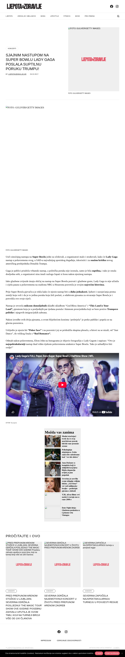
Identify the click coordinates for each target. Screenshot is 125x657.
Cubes (116, 648)
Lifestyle (54, 16)
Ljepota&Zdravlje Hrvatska (20, 648)
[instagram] (117, 6)
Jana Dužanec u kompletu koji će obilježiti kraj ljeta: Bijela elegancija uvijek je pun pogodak (70, 469)
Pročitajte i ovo (23, 536)
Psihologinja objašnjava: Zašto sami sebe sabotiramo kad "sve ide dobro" (70, 453)
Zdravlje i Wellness (27, 16)
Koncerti (12, 48)
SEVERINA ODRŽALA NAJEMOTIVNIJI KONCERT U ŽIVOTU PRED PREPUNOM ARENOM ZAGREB (60, 600)
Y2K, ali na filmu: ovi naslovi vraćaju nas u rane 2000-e (71, 497)
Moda (43, 16)
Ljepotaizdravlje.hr (17, 74)
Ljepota (9, 16)
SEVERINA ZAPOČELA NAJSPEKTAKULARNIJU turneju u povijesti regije (100, 598)
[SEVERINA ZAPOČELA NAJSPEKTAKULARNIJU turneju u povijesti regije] (101, 564)
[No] (122, 653)
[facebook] (111, 6)
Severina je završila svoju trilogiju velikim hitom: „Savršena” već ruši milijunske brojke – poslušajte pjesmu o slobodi (71, 485)
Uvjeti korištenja (112, 653)
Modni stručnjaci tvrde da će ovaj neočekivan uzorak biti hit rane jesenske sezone (70, 441)
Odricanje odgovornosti (69, 640)
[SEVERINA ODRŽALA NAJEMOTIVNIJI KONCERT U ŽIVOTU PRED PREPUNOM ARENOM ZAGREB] (62, 564)
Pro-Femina (90, 16)
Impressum (46, 640)
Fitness (67, 16)
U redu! (99, 653)
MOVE (77, 16)
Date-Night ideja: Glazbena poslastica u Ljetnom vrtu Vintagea (71, 511)
